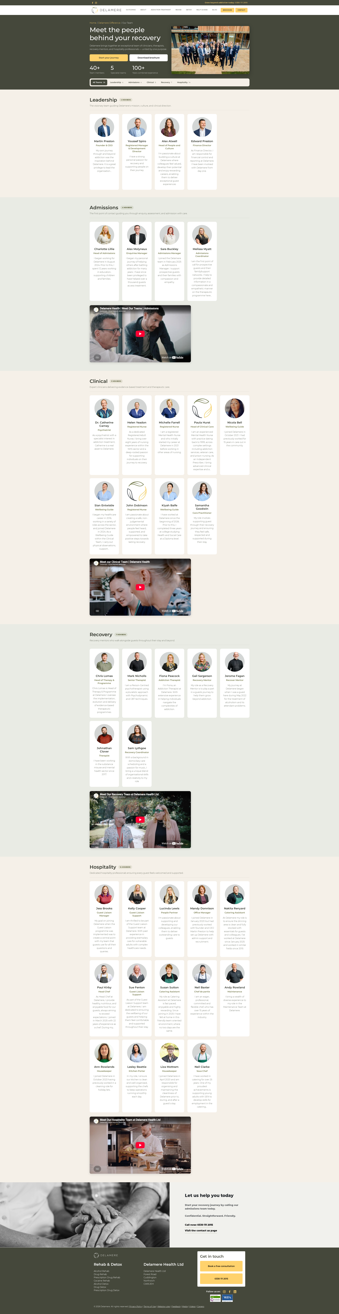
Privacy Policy (135, 1306)
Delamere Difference (109, 23)
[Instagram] (96, 2)
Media (185, 1306)
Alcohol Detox (101, 1284)
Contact (241, 10)
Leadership (116, 82)
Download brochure (149, 57)
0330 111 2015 (226, 2)
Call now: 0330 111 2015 (199, 1224)
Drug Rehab (100, 1274)
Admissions (135, 82)
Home (93, 23)
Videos (192, 1306)
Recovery (166, 82)
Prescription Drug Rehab (107, 1277)
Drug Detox (100, 1287)
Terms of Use (150, 1306)
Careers (200, 1306)
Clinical (151, 82)
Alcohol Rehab (101, 1271)
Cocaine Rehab (102, 1280)
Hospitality (183, 82)
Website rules (163, 1306)
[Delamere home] (106, 10)
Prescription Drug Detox (106, 1290)
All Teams (99, 82)
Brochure (227, 10)
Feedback (176, 1306)
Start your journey (109, 57)
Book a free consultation (221, 1266)
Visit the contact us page (201, 1230)
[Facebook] (93, 2)
